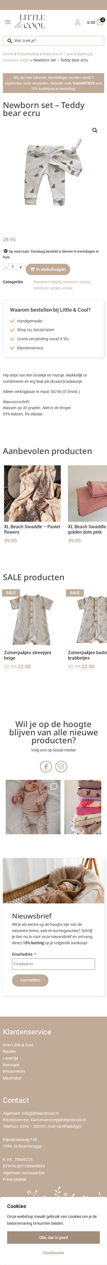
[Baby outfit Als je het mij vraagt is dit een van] (33, 807)
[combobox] (53, 40)
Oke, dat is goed (53, 1237)
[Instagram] (61, 766)
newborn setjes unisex (53, 288)
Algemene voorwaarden (24, 1173)
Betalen (9, 1051)
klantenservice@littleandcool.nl (58, 1120)
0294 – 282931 (33, 1126)
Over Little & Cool (18, 1045)
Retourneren (14, 1071)
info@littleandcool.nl (40, 1113)
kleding (83, 54)
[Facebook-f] (46, 766)
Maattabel (12, 1078)
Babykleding (28, 54)
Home (8, 54)
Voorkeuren (53, 1253)
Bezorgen (11, 1065)
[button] (8, 22)
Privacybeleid (14, 1179)
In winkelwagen (51, 269)
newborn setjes (16, 60)
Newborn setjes (47, 282)
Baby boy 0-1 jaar (58, 54)
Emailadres (22, 955)
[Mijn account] (77, 22)
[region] (53, 1231)
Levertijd (10, 1058)
